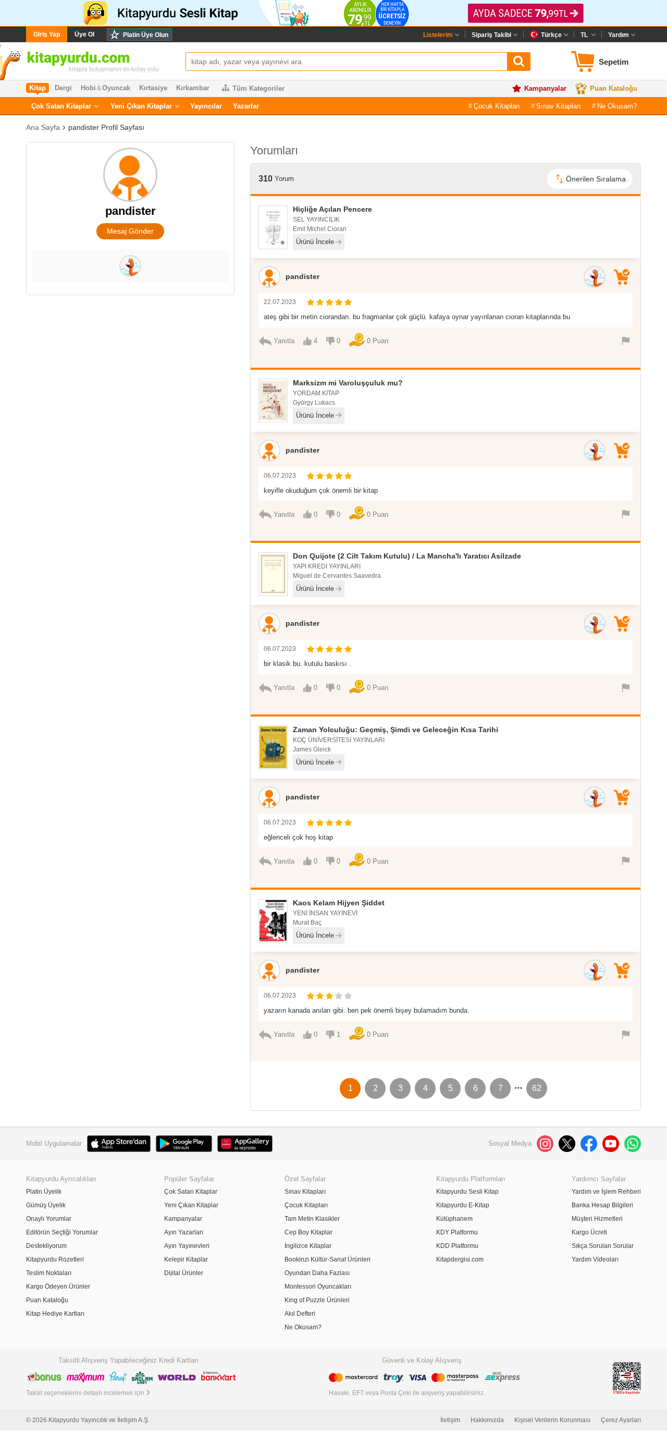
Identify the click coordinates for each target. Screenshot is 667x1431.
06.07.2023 (280, 475)
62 (536, 1088)
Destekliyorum (46, 1246)
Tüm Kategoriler (258, 88)
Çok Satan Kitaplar (61, 106)
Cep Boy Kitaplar (308, 1232)
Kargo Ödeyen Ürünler (58, 1286)
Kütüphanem (454, 1218)
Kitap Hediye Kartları (55, 1313)
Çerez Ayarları (621, 1420)
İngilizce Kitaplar (308, 1246)
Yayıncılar (206, 106)
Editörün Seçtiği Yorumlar (62, 1232)
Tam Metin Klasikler (312, 1218)
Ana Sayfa (43, 127)
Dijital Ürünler (183, 1273)
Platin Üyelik (43, 1191)
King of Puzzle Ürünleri (317, 1300)
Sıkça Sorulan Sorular (603, 1246)
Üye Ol (84, 34)
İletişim (450, 1420)
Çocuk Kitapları (497, 106)
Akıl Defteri (300, 1313)
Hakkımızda (487, 1420)
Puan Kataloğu (613, 88)
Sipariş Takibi (491, 35)
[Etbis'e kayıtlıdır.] (627, 1378)
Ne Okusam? (617, 106)
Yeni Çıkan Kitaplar (141, 106)
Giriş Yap (46, 34)
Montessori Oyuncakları (318, 1286)
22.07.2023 (280, 302)
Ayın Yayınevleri (186, 1246)
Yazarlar (246, 106)
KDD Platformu (457, 1246)
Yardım (618, 35)
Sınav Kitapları (558, 106)
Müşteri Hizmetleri (597, 1218)
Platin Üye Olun (145, 35)
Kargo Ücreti (589, 1232)
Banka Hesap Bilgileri (602, 1205)
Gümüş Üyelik (46, 1205)
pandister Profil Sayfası (106, 127)
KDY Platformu (457, 1232)
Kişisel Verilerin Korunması (552, 1420)
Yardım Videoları (595, 1259)
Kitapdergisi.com (460, 1259)
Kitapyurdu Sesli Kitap (467, 1191)
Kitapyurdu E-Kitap (462, 1205)
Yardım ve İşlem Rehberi (606, 1191)
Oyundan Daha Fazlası (317, 1273)
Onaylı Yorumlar (48, 1218)
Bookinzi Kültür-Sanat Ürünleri (327, 1259)
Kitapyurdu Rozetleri (55, 1259)
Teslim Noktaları (48, 1273)
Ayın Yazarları (183, 1232)
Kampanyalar (545, 88)
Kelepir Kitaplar (186, 1259)
